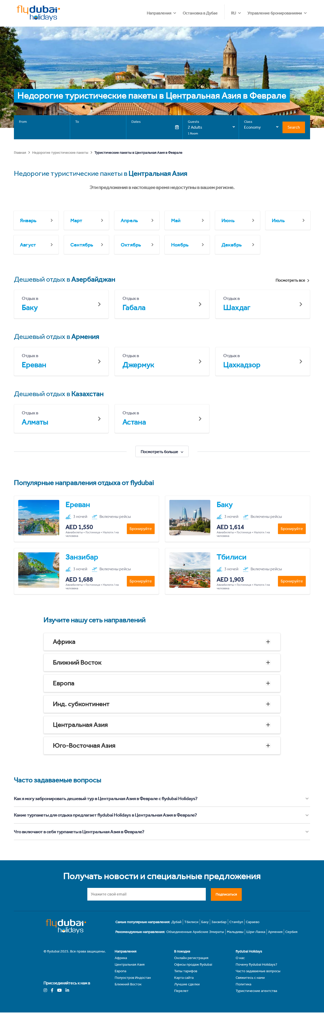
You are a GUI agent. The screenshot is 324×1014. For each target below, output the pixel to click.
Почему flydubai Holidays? (256, 964)
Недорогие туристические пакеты (60, 152)
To (77, 122)
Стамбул (236, 922)
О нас (240, 958)
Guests (193, 122)
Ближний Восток (77, 662)
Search (294, 127)
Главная (20, 152)
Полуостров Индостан (133, 978)
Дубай (176, 922)
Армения (275, 932)
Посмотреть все (290, 280)
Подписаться (226, 894)
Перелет (181, 991)
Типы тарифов (185, 971)
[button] (162, 641)
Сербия (291, 932)
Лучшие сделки (187, 984)
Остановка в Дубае (200, 13)
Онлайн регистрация (191, 958)
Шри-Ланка (255, 932)
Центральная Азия (80, 725)
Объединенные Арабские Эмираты (195, 932)
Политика (243, 984)
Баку (205, 922)
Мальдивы (235, 932)
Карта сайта (184, 978)
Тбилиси (191, 922)
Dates (136, 122)
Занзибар (219, 922)
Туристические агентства (256, 991)
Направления (159, 13)
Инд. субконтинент (81, 704)
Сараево (252, 922)
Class (248, 122)
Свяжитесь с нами (250, 978)
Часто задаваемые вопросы (258, 971)
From (23, 122)
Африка (64, 642)
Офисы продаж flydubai (193, 964)
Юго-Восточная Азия (84, 745)
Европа (63, 683)
